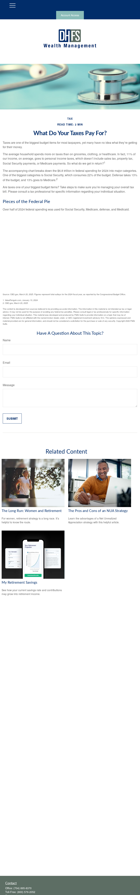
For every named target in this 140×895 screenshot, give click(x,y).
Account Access (70, 15)
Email (6, 362)
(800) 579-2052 (26, 892)
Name (7, 340)
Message (9, 385)
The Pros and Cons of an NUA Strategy (98, 511)
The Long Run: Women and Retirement (32, 511)
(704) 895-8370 (22, 888)
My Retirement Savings (19, 582)
